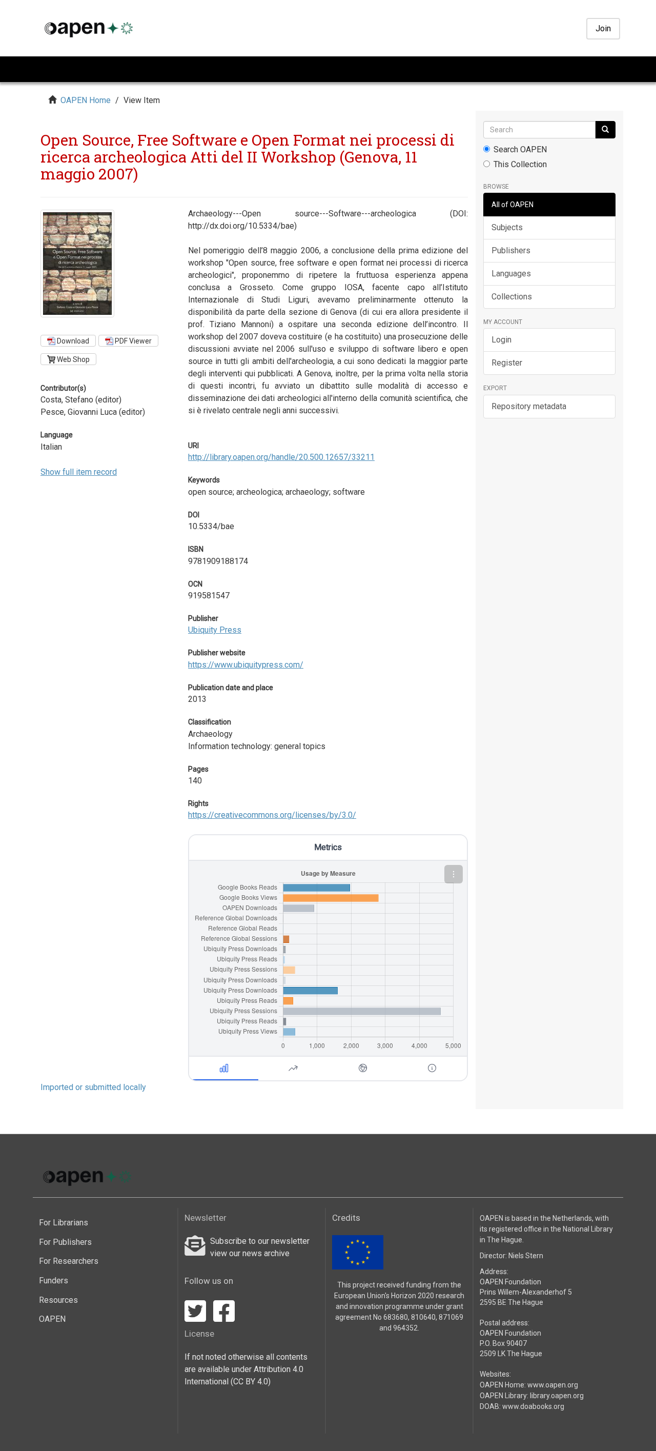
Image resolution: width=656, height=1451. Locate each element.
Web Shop (72, 359)
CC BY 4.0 (250, 1381)
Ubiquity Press (214, 630)
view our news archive (250, 1253)
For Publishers (65, 1242)
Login (501, 340)
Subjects (507, 227)
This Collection (520, 164)
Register (506, 363)
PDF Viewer (132, 341)
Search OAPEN (520, 149)
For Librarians (63, 1222)
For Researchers (68, 1261)
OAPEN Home (85, 100)
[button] (453, 874)
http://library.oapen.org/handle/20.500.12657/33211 (281, 457)
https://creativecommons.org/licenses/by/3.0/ (272, 815)
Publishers (510, 250)
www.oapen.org (552, 1385)
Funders (53, 1280)
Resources (58, 1300)
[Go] (605, 129)
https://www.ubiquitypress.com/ (245, 665)
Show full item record (78, 472)
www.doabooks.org (533, 1406)
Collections (511, 296)
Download (72, 341)
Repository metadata (528, 406)
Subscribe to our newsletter (260, 1241)
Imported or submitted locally (93, 1087)
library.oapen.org (557, 1396)
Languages (511, 273)
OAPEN (52, 1319)
